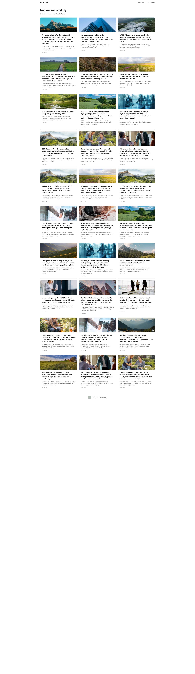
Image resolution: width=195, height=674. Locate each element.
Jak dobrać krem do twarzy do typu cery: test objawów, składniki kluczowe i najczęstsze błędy (135, 263)
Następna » (103, 397)
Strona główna (150, 2)
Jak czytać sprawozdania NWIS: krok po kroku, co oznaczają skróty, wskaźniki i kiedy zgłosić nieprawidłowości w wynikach (58, 300)
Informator (45, 2)
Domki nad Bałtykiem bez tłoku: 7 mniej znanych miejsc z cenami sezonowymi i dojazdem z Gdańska (134, 76)
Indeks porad (140, 2)
